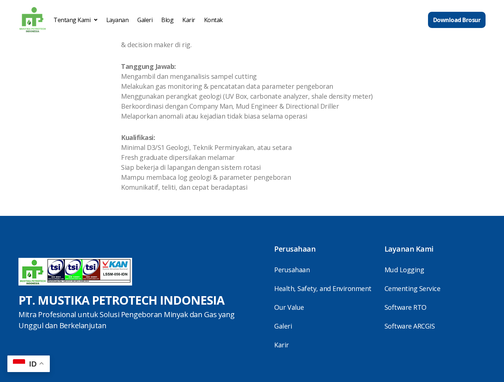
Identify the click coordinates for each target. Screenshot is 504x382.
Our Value (289, 307)
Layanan (117, 20)
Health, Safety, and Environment (323, 288)
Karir (188, 20)
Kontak (213, 20)
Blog (167, 20)
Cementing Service (412, 288)
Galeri (144, 20)
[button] (75, 19)
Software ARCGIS (409, 326)
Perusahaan (292, 269)
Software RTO (405, 307)
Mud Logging (404, 269)
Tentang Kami (71, 20)
